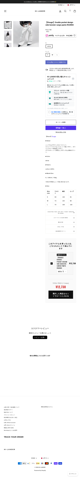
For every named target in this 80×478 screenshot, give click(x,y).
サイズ (47, 51)
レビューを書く (40, 337)
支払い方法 (61, 226)
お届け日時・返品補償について (11, 407)
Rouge (54, 136)
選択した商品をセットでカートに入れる (61, 294)
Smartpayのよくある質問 (10, 430)
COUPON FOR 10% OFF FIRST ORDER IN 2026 (61, 212)
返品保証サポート (8, 409)
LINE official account (10, 422)
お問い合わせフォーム (9, 425)
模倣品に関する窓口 (9, 427)
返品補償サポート (61, 231)
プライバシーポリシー (9, 415)
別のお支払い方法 (61, 132)
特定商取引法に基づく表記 (10, 417)
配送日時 (60, 222)
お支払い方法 (7, 420)
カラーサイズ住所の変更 (61, 217)
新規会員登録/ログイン (47, 406)
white (49, 46)
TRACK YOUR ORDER (14, 437)
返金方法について (8, 412)
